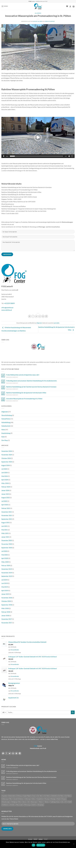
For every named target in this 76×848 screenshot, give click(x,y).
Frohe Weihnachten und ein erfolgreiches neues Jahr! (22, 375)
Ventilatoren (5, 804)
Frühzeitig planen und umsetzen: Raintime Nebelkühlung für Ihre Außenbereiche (31, 381)
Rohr (19, 802)
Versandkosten (15, 650)
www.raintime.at (6, 310)
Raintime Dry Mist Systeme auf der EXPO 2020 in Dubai (19, 197)
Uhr (62, 802)
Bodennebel (12, 796)
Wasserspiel (19, 804)
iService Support (50, 21)
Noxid (58, 799)
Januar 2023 (5, 494)
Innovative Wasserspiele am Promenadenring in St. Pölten (19, 190)
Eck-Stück (39, 796)
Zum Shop (4, 440)
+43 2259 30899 (9, 303)
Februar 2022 (5, 508)
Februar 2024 (5, 487)
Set (28, 802)
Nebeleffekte (5, 419)
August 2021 (5, 522)
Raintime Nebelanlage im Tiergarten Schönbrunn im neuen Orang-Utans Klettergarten (28, 209)
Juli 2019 (4, 580)
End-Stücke (68, 796)
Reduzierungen (6, 802)
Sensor (24, 802)
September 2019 (6, 576)
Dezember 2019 (6, 569)
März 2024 (5, 483)
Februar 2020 (5, 565)
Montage (53, 799)
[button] (38, 137)
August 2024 (5, 465)
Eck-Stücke (47, 796)
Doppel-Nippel (27, 796)
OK (33, 845)
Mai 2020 (4, 555)
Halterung (27, 799)
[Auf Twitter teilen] (36, 316)
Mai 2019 (4, 587)
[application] (38, 137)
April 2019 (4, 590)
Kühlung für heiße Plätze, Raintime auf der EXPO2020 (18, 201)
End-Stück (60, 796)
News (3, 429)
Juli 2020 (4, 551)
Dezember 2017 (6, 619)
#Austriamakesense (7, 204)
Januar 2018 (5, 615)
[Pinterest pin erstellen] (43, 316)
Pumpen (64, 799)
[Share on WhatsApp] (29, 316)
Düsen (34, 796)
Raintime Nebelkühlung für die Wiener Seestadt (16, 194)
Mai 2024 (4, 476)
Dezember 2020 (6, 540)
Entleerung (5, 799)
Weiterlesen (40, 845)
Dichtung (19, 796)
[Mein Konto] (70, 6)
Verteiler (12, 804)
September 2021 (6, 519)
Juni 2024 (4, 472)
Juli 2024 (4, 469)
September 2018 (6, 605)
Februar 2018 (5, 612)
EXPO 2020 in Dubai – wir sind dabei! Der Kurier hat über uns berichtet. (23, 211)
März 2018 (5, 608)
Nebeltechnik (5, 426)
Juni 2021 (4, 526)
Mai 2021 (4, 530)
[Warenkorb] (73, 6)
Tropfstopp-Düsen (55, 802)
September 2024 (6, 462)
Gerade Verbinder (18, 799)
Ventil (69, 802)
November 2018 (6, 597)
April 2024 (4, 479)
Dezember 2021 (6, 512)
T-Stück (40, 802)
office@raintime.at (7, 307)
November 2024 (6, 454)
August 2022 (5, 497)
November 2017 (6, 622)
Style (3, 437)
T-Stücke (46, 802)
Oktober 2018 (6, 601)
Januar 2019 (5, 594)
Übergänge (40, 804)
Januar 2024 (5, 490)
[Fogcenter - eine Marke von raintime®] (38, 6)
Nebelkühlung (5, 422)
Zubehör (33, 804)
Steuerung (33, 802)
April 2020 (4, 558)
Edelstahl (54, 796)
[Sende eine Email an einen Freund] (39, 316)
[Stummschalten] (69, 156)
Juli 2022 (4, 501)
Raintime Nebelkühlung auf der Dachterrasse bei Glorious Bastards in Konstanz (26, 187)
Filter (10, 799)
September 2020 (6, 547)
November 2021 (6, 515)
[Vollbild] (72, 156)
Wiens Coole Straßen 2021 (9, 213)
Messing (47, 799)
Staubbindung (5, 433)
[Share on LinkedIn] (46, 316)
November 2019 (6, 572)
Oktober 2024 (6, 458)
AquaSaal (4, 796)
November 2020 (6, 544)
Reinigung (14, 802)
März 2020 (5, 562)
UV (66, 802)
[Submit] (73, 712)
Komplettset (40, 799)
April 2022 (4, 505)
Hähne (33, 799)
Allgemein (38, 13)
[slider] (36, 156)
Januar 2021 (5, 537)
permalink (56, 323)
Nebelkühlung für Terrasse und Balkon (13, 206)
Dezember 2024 (6, 451)
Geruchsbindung (6, 415)
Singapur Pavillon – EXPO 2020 (11, 199)
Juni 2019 (4, 583)
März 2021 (5, 533)
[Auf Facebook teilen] (32, 316)
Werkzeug (27, 804)
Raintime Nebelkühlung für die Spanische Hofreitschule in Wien (21, 192)
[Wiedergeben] (4, 156)
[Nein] (74, 844)
